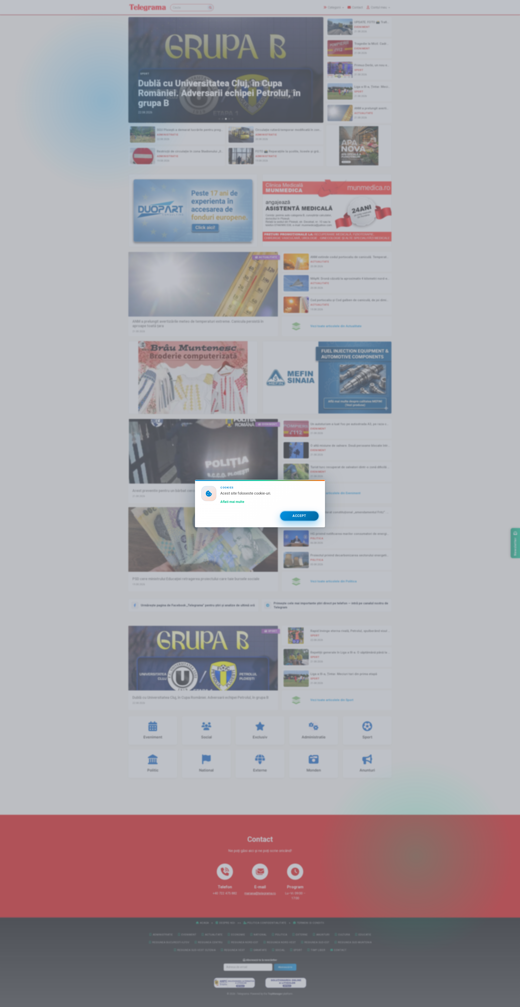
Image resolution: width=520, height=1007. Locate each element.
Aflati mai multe (232, 502)
